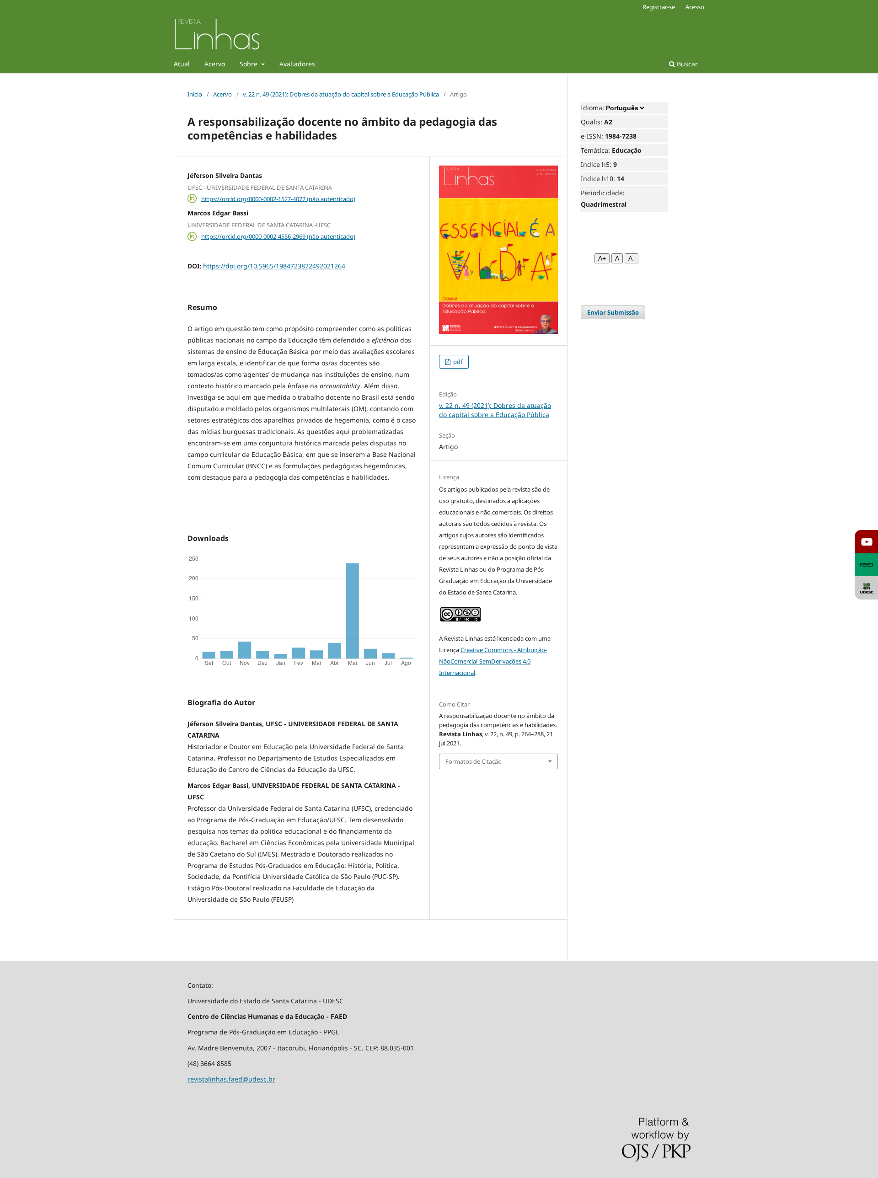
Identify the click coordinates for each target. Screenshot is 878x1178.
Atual (182, 63)
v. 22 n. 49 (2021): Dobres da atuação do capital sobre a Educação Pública (341, 94)
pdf (457, 362)
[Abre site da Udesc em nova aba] (866, 588)
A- (631, 258)
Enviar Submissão (613, 312)
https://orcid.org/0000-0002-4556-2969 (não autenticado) (278, 236)
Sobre (249, 63)
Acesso (694, 7)
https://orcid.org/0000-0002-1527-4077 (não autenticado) (278, 198)
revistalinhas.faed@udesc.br (231, 1079)
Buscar (686, 63)
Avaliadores (297, 63)
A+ (602, 258)
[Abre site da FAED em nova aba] (866, 565)
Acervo (214, 63)
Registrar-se (658, 7)
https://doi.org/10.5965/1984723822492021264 (274, 266)
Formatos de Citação (473, 761)
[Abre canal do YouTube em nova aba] (866, 541)
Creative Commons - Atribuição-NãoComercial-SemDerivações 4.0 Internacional (493, 661)
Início (194, 94)
